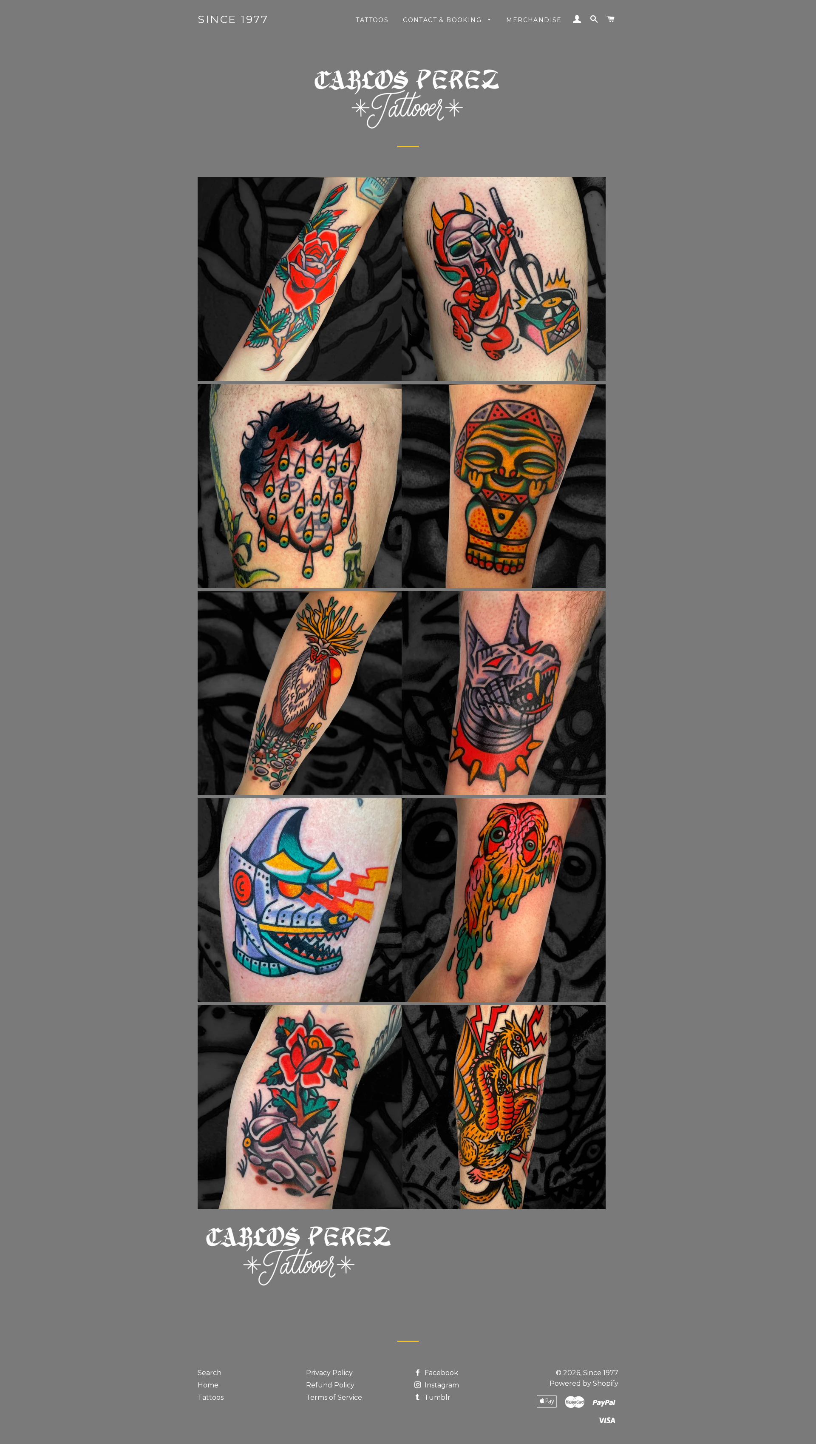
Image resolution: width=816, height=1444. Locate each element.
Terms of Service (334, 1397)
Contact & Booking (443, 20)
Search (209, 1373)
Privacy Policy (329, 1373)
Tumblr (436, 1397)
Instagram (441, 1385)
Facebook (440, 1373)
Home (208, 1385)
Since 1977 (233, 19)
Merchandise (533, 20)
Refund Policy (330, 1385)
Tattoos (372, 20)
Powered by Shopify (584, 1383)
